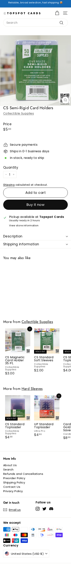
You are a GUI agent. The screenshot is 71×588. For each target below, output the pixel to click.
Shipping (9, 185)
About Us (10, 465)
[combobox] (35, 23)
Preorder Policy (14, 478)
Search (8, 469)
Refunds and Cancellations (23, 474)
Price (7, 124)
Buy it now (36, 204)
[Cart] (57, 13)
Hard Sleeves (32, 388)
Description (13, 236)
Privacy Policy (13, 491)
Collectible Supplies (18, 113)
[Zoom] (65, 100)
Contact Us (11, 487)
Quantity (10, 167)
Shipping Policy (14, 482)
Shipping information (21, 244)
